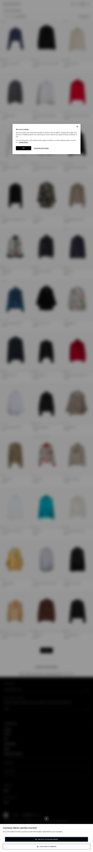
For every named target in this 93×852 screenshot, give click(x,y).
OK (23, 148)
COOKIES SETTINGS (41, 148)
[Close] (46, 818)
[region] (46, 139)
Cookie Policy (23, 142)
